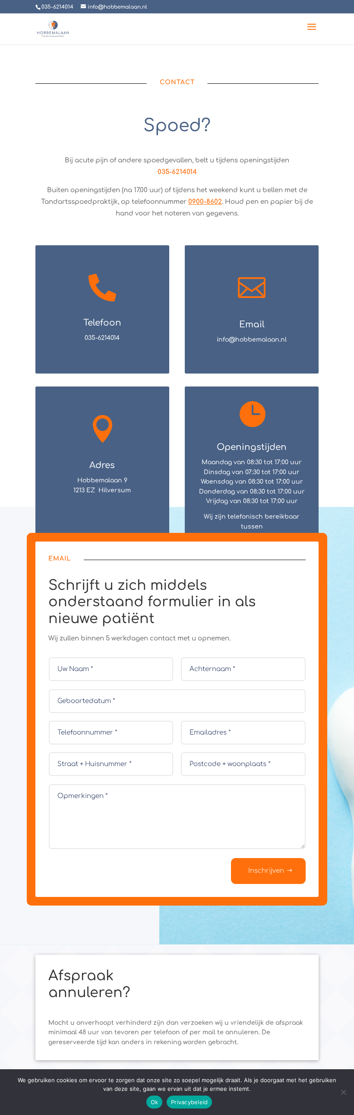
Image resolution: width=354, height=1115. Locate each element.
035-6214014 (177, 172)
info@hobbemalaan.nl (252, 339)
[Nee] (343, 1092)
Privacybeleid (189, 1102)
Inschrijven (266, 870)
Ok (154, 1102)
